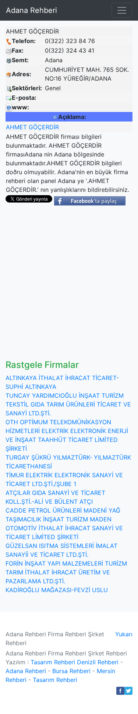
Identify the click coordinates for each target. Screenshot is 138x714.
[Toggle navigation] (122, 10)
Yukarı (123, 634)
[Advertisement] (69, 287)
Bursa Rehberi (71, 671)
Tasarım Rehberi (53, 662)
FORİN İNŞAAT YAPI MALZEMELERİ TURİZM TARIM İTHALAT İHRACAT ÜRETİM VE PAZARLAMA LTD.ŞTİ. (66, 572)
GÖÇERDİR (44, 127)
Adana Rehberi (31, 10)
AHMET (16, 127)
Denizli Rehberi (97, 662)
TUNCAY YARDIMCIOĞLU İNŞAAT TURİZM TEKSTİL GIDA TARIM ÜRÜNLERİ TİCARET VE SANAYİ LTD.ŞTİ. (68, 404)
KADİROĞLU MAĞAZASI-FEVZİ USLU (57, 590)
